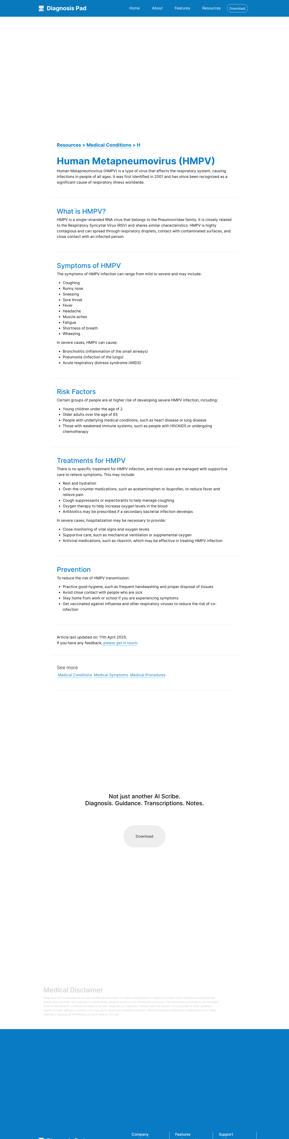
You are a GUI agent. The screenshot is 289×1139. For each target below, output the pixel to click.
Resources (211, 8)
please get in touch (120, 642)
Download (144, 836)
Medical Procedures (148, 675)
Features (182, 8)
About (157, 8)
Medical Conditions (109, 145)
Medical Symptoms (111, 675)
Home (134, 8)
